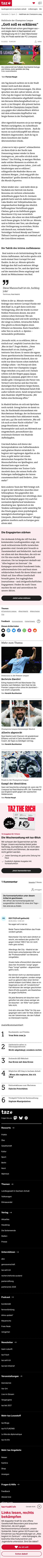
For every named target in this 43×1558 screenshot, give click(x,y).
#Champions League (9, 611)
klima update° (7, 1315)
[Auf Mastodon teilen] (8, 630)
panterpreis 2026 (8, 1287)
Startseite (5, 14)
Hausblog (5, 1225)
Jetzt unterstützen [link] (22, 598)
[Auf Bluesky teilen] (14, 630)
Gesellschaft (6, 1146)
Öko (3, 1140)
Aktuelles (5, 1219)
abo (3, 1259)
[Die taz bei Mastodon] (15, 1119)
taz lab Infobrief (8, 1366)
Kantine (4, 1463)
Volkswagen (6, 1196)
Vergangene (6, 1400)
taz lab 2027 (6, 1405)
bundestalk (6, 1304)
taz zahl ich (6, 1270)
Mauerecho (6, 1321)
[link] (14, 9)
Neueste (32, 882)
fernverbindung (7, 1310)
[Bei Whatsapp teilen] (24, 630)
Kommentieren (17, 621)
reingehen (5, 1332)
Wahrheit (5, 1174)
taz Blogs (5, 1423)
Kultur (4, 1151)
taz (7, 1112)
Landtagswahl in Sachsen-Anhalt (15, 1191)
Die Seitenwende (8, 1230)
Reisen (4, 1457)
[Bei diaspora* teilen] (29, 630)
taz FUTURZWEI (8, 1429)
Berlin (3, 1163)
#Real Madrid (23, 611)
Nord (3, 1168)
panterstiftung (7, 1281)
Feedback (5, 1491)
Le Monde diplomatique (11, 1434)
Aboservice (6, 1497)
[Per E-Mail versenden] (3, 630)
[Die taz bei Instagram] (26, 1119)
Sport (13, 14)
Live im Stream (7, 1394)
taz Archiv (5, 1440)
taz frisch (5, 1355)
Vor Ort (4, 1389)
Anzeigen (5, 1474)
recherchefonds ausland (11, 1276)
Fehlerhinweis (30, 621)
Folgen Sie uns (6, 1118)
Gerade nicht (30, 1507)
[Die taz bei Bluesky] (21, 1119)
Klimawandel (6, 1202)
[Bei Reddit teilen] (35, 630)
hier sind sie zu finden (12, 906)
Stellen (4, 1236)
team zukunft (6, 1349)
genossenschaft (8, 1264)
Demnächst (6, 1383)
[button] (40, 3)
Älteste (39, 882)
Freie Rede (6, 1326)
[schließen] (39, 1506)
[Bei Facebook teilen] (19, 630)
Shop (3, 1469)
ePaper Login (7, 1502)
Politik (4, 1135)
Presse (4, 1242)
